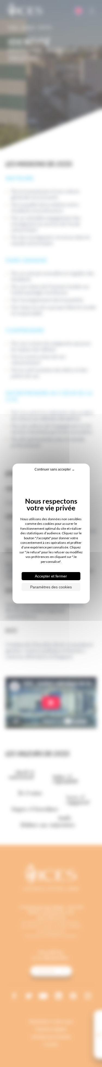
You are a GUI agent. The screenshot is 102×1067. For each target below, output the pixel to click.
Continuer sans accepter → (55, 469)
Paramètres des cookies (51, 587)
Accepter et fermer (51, 576)
